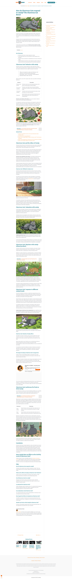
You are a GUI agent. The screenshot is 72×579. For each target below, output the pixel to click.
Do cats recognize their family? (18, 546)
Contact (28, 557)
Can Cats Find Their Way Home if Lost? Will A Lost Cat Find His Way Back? (38, 547)
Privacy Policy (33, 557)
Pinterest (39, 560)
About (42, 2)
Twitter (36, 560)
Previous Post (20, 535)
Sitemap (37, 557)
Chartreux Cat (30, 178)
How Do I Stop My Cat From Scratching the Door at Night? (31, 546)
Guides (34, 2)
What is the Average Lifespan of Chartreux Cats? (26, 140)
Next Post (38, 535)
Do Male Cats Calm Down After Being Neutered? (25, 546)
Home (26, 5)
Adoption (38, 2)
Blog (45, 2)
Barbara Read (18, 511)
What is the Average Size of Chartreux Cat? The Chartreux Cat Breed (29, 139)
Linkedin (32, 560)
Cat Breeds (30, 2)
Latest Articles (42, 557)
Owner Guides (19, 547)
